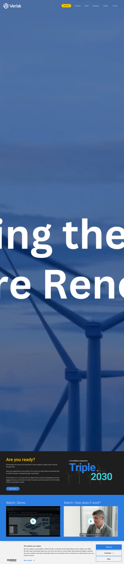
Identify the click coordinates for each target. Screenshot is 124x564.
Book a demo (13, 488)
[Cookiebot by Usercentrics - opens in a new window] (12, 560)
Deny (108, 559)
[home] (12, 6)
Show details (28, 560)
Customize (107, 553)
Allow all (109, 547)
